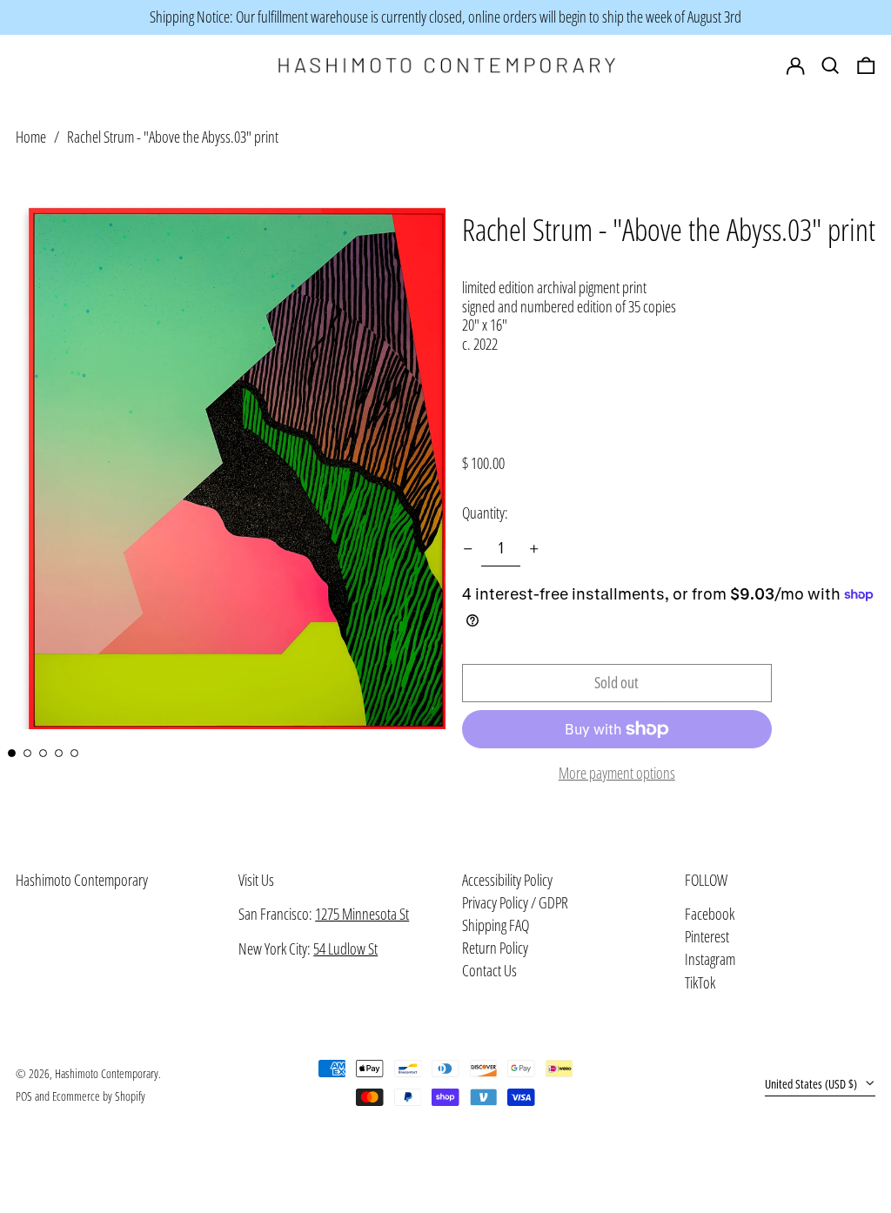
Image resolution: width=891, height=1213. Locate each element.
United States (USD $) (812, 1084)
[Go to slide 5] (74, 753)
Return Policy (495, 947)
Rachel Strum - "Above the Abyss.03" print (172, 136)
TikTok (700, 983)
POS (24, 1096)
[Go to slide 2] (27, 753)
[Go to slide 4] (59, 753)
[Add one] (534, 549)
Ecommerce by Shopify (98, 1096)
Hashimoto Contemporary (82, 879)
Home (31, 136)
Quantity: (485, 512)
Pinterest (707, 937)
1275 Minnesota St (362, 913)
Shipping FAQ (495, 925)
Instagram (710, 959)
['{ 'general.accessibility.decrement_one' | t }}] (468, 549)
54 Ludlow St (345, 948)
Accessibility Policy (507, 879)
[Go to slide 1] (12, 753)
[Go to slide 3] (43, 753)
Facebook (709, 914)
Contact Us (489, 970)
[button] (866, 66)
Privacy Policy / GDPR (515, 902)
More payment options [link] (617, 773)
